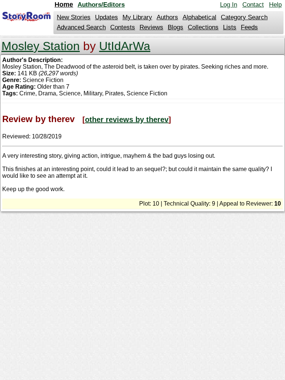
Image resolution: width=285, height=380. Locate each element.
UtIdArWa (124, 46)
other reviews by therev (126, 119)
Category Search (244, 17)
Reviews (151, 27)
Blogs (175, 27)
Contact (253, 4)
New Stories (74, 17)
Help (275, 4)
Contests (122, 27)
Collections (203, 27)
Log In (228, 4)
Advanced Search (81, 27)
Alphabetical (199, 17)
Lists (229, 27)
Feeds (249, 27)
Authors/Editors (101, 4)
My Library (137, 17)
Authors (167, 17)
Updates (106, 17)
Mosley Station (40, 46)
